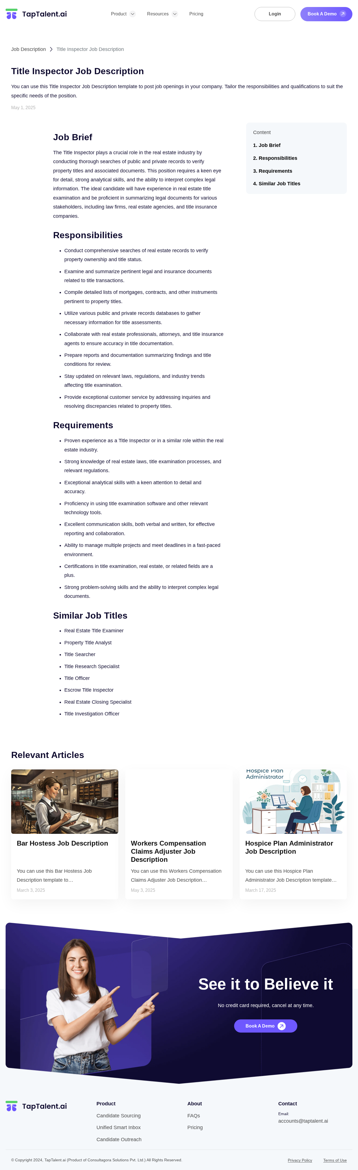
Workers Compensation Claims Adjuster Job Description (168, 851)
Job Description (28, 49)
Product (118, 13)
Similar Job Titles (279, 183)
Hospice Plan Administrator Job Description (289, 847)
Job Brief (270, 145)
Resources (158, 13)
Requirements (275, 171)
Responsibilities (278, 158)
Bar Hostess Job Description (62, 843)
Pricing (196, 13)
